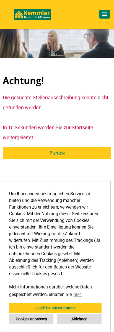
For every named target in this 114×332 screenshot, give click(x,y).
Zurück (57, 153)
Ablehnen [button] (79, 318)
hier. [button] (78, 294)
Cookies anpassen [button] (31, 318)
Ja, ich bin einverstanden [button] (55, 307)
